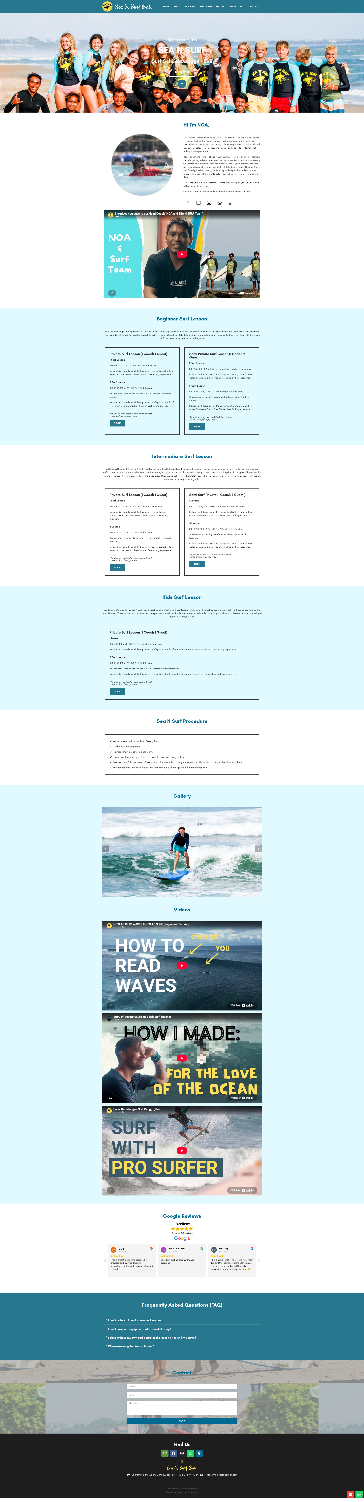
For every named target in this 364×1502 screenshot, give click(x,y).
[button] (3, 108)
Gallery (221, 6)
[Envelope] (350, 1494)
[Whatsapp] (190, 1453)
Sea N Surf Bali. (190, 1488)
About (177, 6)
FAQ (242, 6)
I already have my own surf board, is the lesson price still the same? (152, 1337)
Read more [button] (216, 1273)
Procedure (206, 6)
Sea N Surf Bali (133, 6)
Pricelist (190, 6)
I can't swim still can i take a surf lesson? (134, 1320)
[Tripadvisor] (164, 1453)
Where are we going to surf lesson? (131, 1346)
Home (166, 6)
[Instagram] (182, 1453)
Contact (254, 6)
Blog (233, 6)
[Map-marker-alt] (199, 1453)
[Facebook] (173, 1453)
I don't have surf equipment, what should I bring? (139, 1329)
